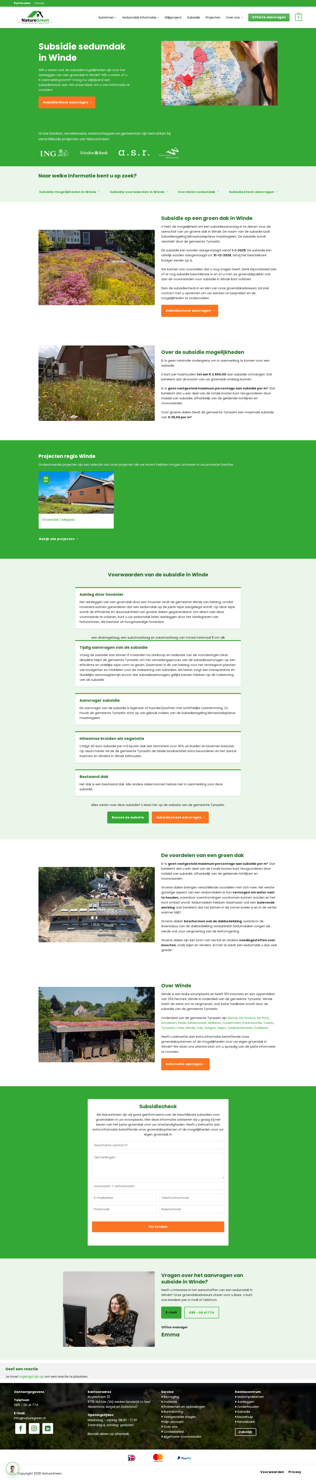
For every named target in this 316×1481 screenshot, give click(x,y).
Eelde (182, 1023)
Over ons (233, 17)
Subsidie (193, 17)
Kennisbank (245, 1422)
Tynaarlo (168, 1028)
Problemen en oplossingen (184, 1407)
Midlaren (214, 1023)
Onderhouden (247, 1407)
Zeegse (210, 1028)
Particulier (22, 3)
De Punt (263, 1018)
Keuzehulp (244, 1417)
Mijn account (173, 1422)
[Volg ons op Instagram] (34, 1429)
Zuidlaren (261, 1028)
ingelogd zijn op (31, 1376)
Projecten (213, 17)
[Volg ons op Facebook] (20, 1429)
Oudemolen (231, 1023)
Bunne (233, 1018)
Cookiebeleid (173, 1432)
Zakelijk (39, 3)
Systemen (106, 17)
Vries (180, 1028)
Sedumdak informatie (139, 17)
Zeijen (221, 1028)
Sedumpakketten (250, 1397)
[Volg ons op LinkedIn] (47, 1429)
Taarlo (268, 1023)
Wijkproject (173, 17)
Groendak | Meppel (58, 520)
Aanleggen (245, 1402)
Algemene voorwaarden (182, 1436)
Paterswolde (252, 1023)
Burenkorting (173, 1411)
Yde (200, 1028)
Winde (190, 1028)
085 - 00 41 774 (26, 1405)
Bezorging (171, 1397)
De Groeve (247, 1018)
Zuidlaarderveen (240, 1028)
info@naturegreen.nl (30, 1418)
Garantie (170, 1402)
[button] (298, 17)
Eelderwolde (197, 1023)
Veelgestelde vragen (179, 1417)
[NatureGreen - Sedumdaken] (35, 20)
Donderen (168, 1023)
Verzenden (158, 1226)
